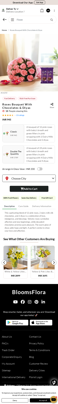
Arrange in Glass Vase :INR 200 (18, 169)
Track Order (8, 350)
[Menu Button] (12, 19)
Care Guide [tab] (23, 206)
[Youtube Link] (15, 302)
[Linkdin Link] (43, 302)
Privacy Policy (36, 343)
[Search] (51, 19)
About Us (7, 336)
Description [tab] (9, 206)
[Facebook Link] (23, 302)
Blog (31, 356)
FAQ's (5, 343)
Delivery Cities (37, 370)
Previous (4, 262)
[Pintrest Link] (36, 302)
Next (54, 262)
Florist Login (35, 377)
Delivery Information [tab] (41, 206)
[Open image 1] (29, 62)
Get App (39, 2)
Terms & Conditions (39, 350)
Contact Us (35, 336)
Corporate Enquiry (12, 356)
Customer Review (38, 363)
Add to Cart (30, 188)
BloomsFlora (29, 292)
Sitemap (6, 370)
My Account (8, 363)
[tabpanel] (29, 221)
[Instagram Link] (29, 302)
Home (4, 30)
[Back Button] (4, 19)
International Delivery (13, 377)
